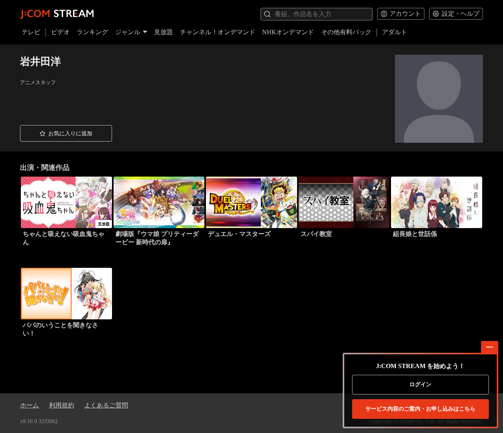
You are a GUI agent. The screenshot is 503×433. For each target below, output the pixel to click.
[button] (66, 133)
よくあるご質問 (106, 405)
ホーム (29, 405)
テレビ (31, 32)
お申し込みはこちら (420, 409)
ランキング (92, 32)
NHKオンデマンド (288, 32)
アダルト (394, 32)
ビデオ (60, 32)
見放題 (163, 32)
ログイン (420, 384)
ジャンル (127, 32)
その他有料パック (346, 32)
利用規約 (61, 405)
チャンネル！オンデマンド (217, 32)
